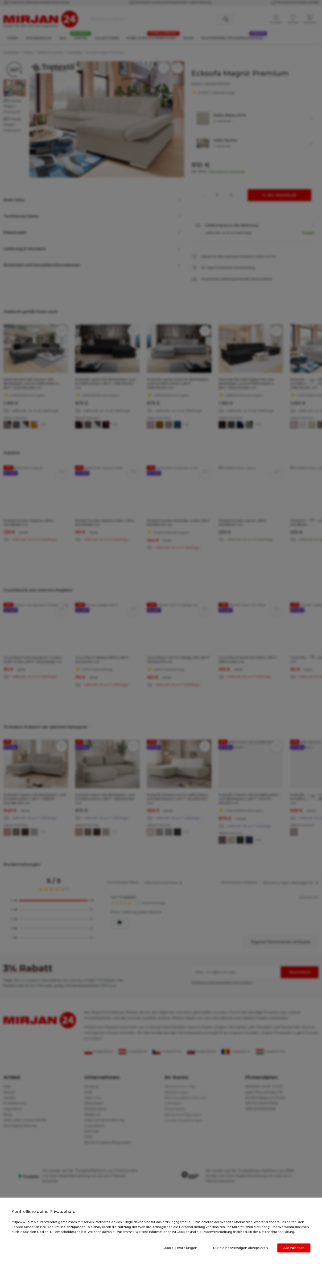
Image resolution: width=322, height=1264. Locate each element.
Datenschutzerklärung (276, 1232)
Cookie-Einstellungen (179, 1248)
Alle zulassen (294, 1248)
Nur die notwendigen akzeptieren (240, 1248)
